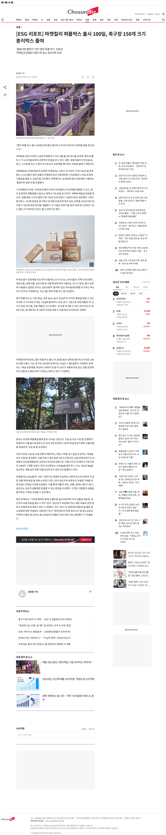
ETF (141, 293)
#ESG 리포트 (22, 528)
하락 (126, 287)
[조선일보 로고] (7, 2)
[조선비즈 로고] (83, 11)
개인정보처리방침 (36, 821)
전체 (115, 293)
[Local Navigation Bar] (2, 19)
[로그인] (163, 14)
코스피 (123, 293)
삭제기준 (91, 729)
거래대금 (136, 287)
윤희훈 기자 (20, 73)
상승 (117, 287)
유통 (18, 27)
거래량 (145, 287)
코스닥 (132, 293)
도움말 (83, 729)
